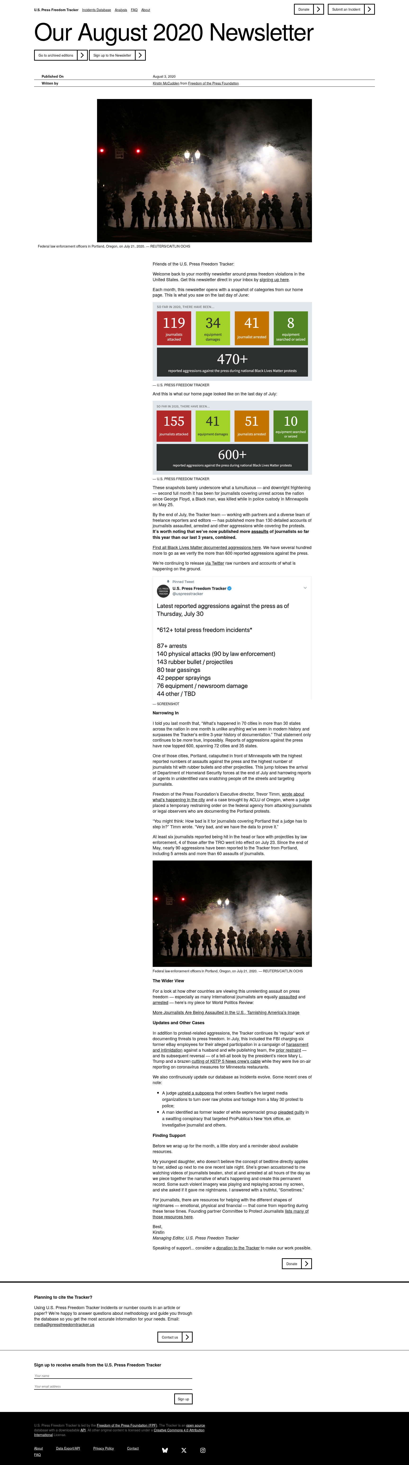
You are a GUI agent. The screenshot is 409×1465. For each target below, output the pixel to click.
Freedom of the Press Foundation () (127, 1425)
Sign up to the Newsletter (112, 55)
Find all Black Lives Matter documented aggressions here (207, 547)
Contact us (170, 1337)
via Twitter (214, 563)
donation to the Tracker (238, 1247)
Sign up (183, 1399)
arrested (160, 1002)
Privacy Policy (103, 1448)
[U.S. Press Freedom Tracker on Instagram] (203, 1450)
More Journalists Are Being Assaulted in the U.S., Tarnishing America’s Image (226, 1012)
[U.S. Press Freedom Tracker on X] (184, 1450)
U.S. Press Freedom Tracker (56, 9)
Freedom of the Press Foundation (213, 83)
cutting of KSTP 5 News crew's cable (226, 1061)
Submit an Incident (346, 9)
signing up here (274, 279)
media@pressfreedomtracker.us (64, 1324)
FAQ (134, 9)
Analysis (121, 9)
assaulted (288, 996)
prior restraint (288, 1050)
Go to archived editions (56, 55)
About (145, 9)
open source (195, 1425)
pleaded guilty (291, 1112)
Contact (133, 1448)
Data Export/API (68, 1448)
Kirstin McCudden (166, 83)
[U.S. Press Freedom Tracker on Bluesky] (165, 1450)
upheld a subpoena (196, 1093)
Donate (303, 9)
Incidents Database (96, 9)
